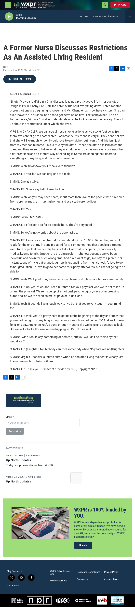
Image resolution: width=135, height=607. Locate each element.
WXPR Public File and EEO (60, 572)
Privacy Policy (111, 572)
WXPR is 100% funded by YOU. (100, 513)
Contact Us (82, 579)
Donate (122, 5)
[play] (9, 16)
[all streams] (130, 16)
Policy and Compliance (88, 572)
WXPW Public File (58, 580)
